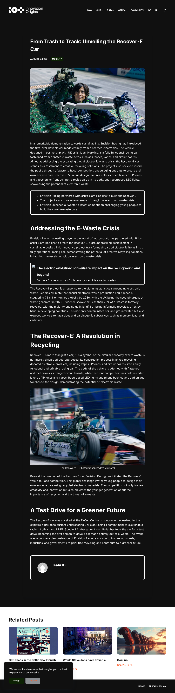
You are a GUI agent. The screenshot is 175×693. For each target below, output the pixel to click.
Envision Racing (110, 143)
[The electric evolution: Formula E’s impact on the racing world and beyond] (87, 273)
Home (141, 686)
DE (149, 10)
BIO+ (89, 10)
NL (156, 10)
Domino (122, 660)
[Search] (165, 10)
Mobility (57, 59)
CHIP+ (99, 10)
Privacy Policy (157, 686)
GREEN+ (122, 10)
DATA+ (110, 10)
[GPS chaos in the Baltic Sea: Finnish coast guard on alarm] (33, 641)
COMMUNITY (137, 10)
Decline (33, 680)
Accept (16, 680)
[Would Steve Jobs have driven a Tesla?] (87, 641)
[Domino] (141, 641)
